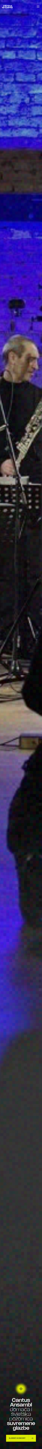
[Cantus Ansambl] (7, 6)
